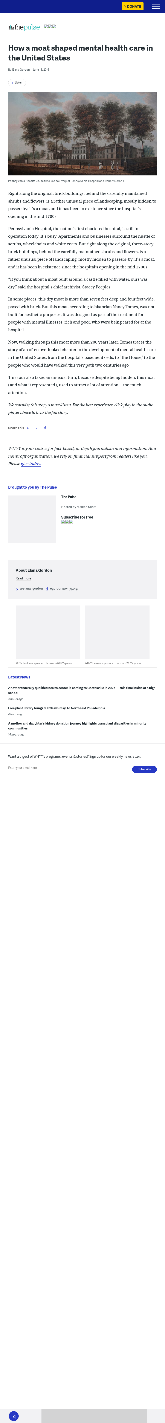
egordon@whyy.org (64, 588)
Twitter (36, 427)
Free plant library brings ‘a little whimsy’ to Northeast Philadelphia (56, 708)
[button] (14, 1416)
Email (45, 427)
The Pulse (68, 496)
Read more (23, 578)
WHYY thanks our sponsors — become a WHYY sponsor (44, 663)
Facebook (27, 427)
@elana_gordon (31, 588)
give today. (31, 463)
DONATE (134, 6)
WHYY (16, 6)
